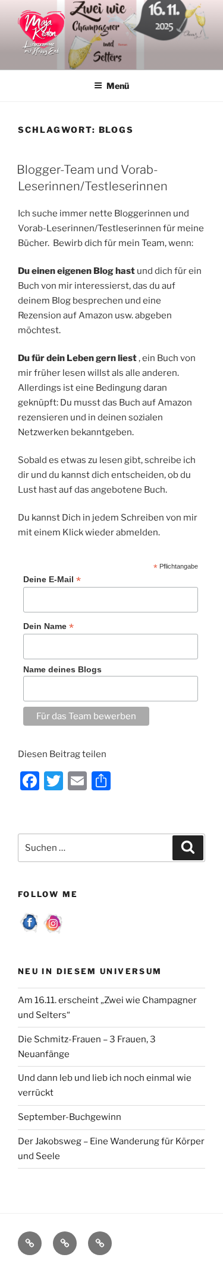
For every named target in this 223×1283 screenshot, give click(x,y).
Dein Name (48, 626)
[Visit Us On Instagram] (53, 931)
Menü (117, 86)
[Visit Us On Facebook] (30, 931)
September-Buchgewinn (69, 1117)
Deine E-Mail (52, 579)
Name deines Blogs (62, 669)
